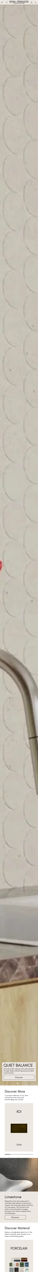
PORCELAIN (19, 1248)
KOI (19, 1112)
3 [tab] (23, 1083)
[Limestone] (19, 1207)
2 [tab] (20, 1083)
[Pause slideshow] (14, 1083)
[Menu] (2, 2)
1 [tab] (17, 1083)
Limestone (13, 1197)
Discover (16, 1077)
